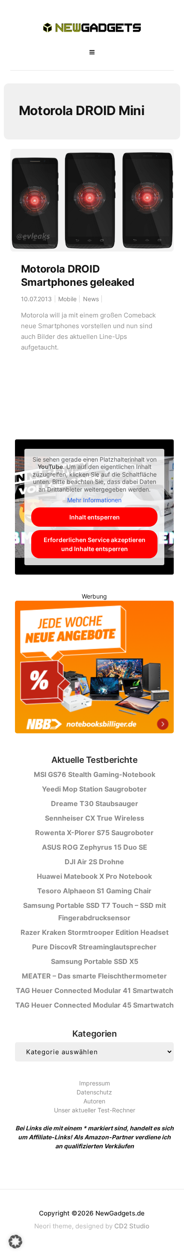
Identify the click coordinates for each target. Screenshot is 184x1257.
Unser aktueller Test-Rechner (94, 1110)
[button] (15, 1241)
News (91, 298)
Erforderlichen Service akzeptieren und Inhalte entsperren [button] (94, 544)
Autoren (94, 1101)
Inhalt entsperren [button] (94, 517)
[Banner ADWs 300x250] (94, 668)
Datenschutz (94, 1092)
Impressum (94, 1083)
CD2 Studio (131, 1226)
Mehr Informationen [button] (94, 500)
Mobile (67, 298)
